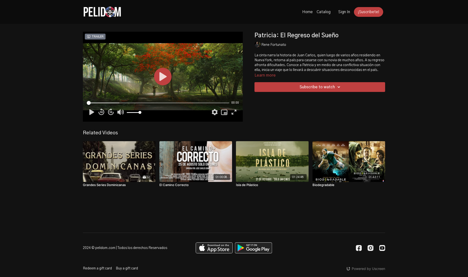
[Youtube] (382, 248)
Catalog (324, 12)
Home (307, 12)
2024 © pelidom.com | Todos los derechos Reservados (125, 248)
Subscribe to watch (317, 87)
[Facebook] (359, 248)
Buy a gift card (127, 268)
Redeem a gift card (97, 268)
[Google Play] (253, 247)
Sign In (344, 12)
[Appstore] (214, 247)
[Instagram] (370, 248)
